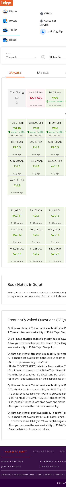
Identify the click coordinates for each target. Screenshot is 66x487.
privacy (59, 474)
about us (6, 474)
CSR (39, 474)
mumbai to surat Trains (12, 461)
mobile (48, 474)
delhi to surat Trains (49, 466)
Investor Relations (24, 474)
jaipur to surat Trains (11, 466)
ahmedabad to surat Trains (53, 461)
